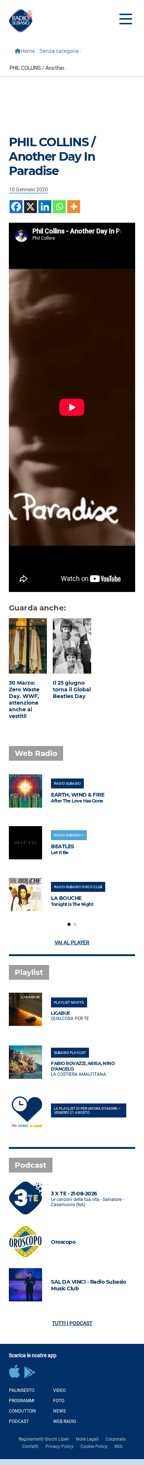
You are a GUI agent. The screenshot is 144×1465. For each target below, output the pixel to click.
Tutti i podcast (72, 1323)
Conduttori (22, 1411)
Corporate (116, 1439)
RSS (118, 1446)
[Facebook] (16, 206)
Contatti (30, 1446)
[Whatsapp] (59, 206)
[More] (73, 206)
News (59, 1411)
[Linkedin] (44, 206)
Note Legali (87, 1439)
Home (28, 51)
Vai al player (72, 942)
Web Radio (64, 1421)
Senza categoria (59, 51)
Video (59, 1390)
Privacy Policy (59, 1446)
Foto (58, 1401)
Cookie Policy (93, 1446)
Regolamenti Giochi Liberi (43, 1439)
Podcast (19, 1421)
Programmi (21, 1401)
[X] (30, 206)
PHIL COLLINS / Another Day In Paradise (52, 156)
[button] (69, 924)
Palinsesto (21, 1390)
